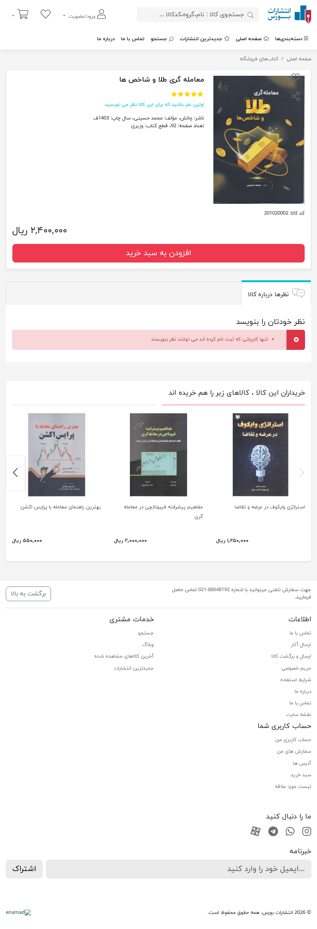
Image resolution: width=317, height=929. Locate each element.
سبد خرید (301, 775)
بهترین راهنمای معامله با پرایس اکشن (60, 507)
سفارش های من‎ (294, 751)
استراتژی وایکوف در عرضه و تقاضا (270, 507)
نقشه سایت (298, 714)
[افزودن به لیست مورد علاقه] (296, 79)
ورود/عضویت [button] (82, 16)
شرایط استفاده (295, 680)
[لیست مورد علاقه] (45, 15)
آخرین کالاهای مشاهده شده (124, 656)
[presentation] (301, 473)
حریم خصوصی (296, 668)
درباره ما (106, 39)
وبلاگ (148, 644)
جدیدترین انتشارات (201, 39)
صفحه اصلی (249, 39)
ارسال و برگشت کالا (291, 656)
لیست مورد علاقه (293, 786)
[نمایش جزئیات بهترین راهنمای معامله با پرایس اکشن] (56, 454)
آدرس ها (302, 763)
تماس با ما (133, 39)
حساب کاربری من (293, 739)
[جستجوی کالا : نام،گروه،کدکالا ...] (250, 14)
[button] (296, 97)
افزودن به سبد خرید (158, 253)
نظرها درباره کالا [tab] (268, 294)
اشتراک (24, 869)
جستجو (159, 39)
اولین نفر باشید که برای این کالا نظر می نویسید (154, 104)
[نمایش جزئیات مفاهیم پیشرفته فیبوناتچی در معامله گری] (158, 454)
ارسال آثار (301, 644)
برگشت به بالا (28, 594)
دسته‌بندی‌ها (288, 39)
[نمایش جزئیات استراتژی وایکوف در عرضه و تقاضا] (260, 454)
